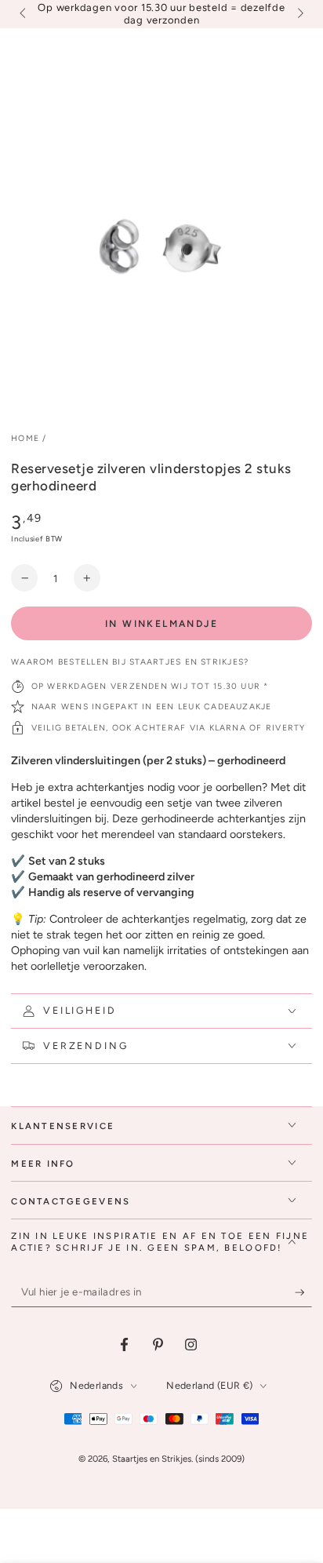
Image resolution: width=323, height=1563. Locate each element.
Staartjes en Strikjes (151, 1458)
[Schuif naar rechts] (298, 14)
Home (25, 438)
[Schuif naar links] (23, 14)
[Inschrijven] (303, 1292)
